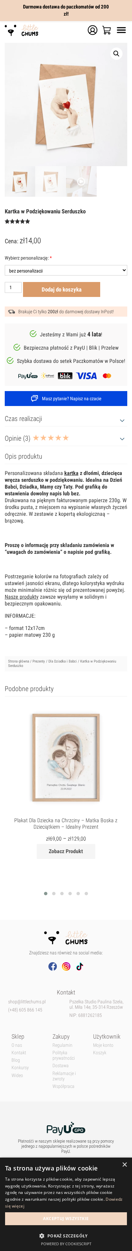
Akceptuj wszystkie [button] (66, 1218)
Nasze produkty (22, 597)
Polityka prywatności (63, 1055)
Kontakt (19, 1052)
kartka (71, 473)
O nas (17, 1045)
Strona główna (18, 661)
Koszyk (99, 1052)
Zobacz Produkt (66, 851)
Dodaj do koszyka (62, 289)
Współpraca (63, 1086)
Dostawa (60, 1065)
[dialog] (66, 1204)
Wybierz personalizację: (28, 258)
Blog (16, 1060)
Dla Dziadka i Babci (62, 661)
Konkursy (20, 1067)
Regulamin (62, 1045)
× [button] (124, 1164)
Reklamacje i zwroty (64, 1076)
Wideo (17, 1075)
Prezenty (38, 661)
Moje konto (103, 1045)
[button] (66, 1235)
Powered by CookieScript (66, 1243)
